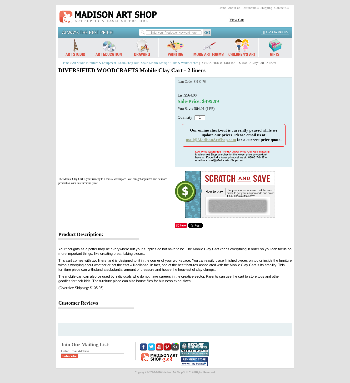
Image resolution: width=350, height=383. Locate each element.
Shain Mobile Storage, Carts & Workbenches (169, 63)
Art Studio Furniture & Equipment (94, 63)
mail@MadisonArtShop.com (211, 140)
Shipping (266, 8)
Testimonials (250, 8)
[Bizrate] (202, 364)
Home (222, 8)
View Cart (237, 20)
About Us (234, 8)
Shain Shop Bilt (128, 63)
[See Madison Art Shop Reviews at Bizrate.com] (194, 361)
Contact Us (281, 8)
